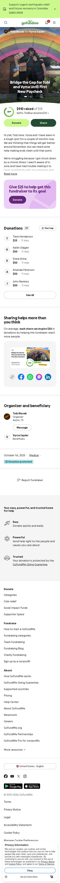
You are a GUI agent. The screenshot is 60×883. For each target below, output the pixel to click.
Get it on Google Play (13, 786)
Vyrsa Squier (20, 435)
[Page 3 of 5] (30, 96)
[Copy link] (12, 376)
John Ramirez (21, 281)
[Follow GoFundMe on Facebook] (6, 776)
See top (49, 228)
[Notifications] (46, 22)
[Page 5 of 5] (35, 96)
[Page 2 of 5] (28, 96)
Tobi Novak (20, 413)
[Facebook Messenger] (39, 376)
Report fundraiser (32, 480)
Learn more (16, 12)
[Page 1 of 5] (25, 96)
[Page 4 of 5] (33, 96)
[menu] (54, 22)
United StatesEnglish (32, 766)
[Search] (6, 22)
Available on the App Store (32, 786)
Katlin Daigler (21, 247)
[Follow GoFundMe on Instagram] (25, 776)
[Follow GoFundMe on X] (18, 776)
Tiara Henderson (23, 236)
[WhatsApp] (30, 376)
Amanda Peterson (23, 269)
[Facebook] (21, 376)
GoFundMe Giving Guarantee (30, 564)
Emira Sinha (19, 258)
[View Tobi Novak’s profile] (7, 416)
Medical (34, 455)
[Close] (54, 9)
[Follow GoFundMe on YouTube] (12, 776)
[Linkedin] (48, 376)
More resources (13, 749)
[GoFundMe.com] (30, 22)
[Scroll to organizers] (6, 32)
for (27, 31)
